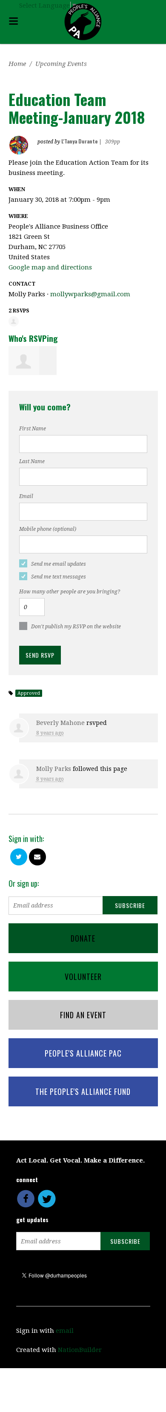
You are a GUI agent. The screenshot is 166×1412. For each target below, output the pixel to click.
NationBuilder (80, 1350)
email (65, 1331)
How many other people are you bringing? (69, 592)
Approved (28, 693)
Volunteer (83, 976)
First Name (32, 429)
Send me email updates (58, 564)
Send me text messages (58, 577)
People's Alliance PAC (83, 1053)
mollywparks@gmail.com (90, 294)
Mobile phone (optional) (47, 529)
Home (17, 64)
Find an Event (83, 1014)
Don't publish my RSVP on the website (76, 627)
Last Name (32, 461)
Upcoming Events (61, 64)
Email (26, 496)
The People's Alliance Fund (83, 1091)
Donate (83, 938)
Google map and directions (50, 267)
